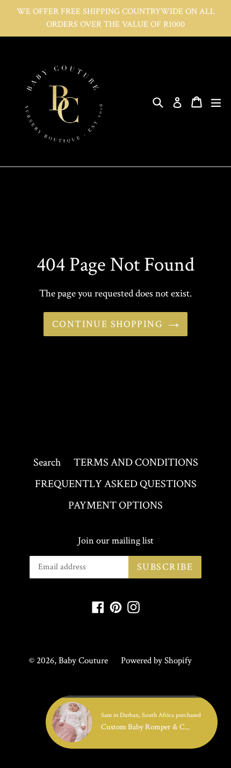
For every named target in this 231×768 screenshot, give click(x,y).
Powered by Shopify (156, 660)
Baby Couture (83, 660)
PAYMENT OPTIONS (115, 505)
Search (47, 462)
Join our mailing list (116, 541)
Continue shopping (107, 324)
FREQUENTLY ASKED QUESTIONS (116, 484)
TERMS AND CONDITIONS (136, 462)
